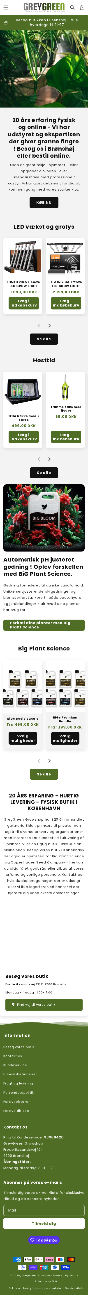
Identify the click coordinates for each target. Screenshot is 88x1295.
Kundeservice (15, 1065)
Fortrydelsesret (16, 1101)
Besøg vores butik (18, 1047)
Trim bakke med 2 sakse (23, 418)
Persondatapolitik (18, 1092)
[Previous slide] (39, 325)
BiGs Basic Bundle (23, 719)
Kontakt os (12, 1056)
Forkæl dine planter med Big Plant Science (40, 625)
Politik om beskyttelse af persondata (35, 1288)
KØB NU (44, 202)
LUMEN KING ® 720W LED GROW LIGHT (66, 284)
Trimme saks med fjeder (66, 409)
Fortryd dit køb (16, 1111)
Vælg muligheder (22, 738)
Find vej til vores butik (36, 1004)
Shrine (73, 1275)
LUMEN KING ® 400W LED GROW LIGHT (24, 284)
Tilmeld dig (44, 1223)
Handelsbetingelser (20, 1074)
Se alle (44, 339)
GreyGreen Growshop (37, 1275)
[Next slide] (49, 325)
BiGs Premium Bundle (65, 719)
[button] (6, 7)
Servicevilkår (74, 1288)
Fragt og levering (18, 1083)
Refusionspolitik (46, 1281)
